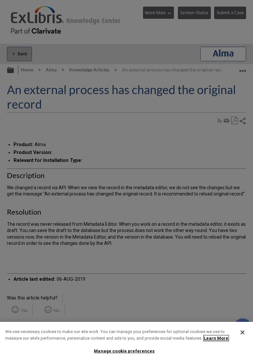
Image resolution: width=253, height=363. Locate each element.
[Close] (242, 332)
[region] (126, 342)
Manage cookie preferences (124, 351)
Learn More (216, 338)
